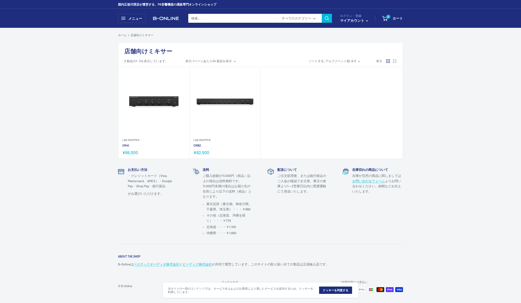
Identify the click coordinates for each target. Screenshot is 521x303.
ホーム (122, 35)
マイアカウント (352, 20)
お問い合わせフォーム (368, 181)
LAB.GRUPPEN (130, 140)
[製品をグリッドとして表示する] (388, 61)
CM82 (197, 145)
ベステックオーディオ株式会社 (156, 264)
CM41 (125, 145)
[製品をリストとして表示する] (395, 61)
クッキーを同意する (335, 290)
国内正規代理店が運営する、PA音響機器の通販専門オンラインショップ (167, 4)
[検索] (327, 18)
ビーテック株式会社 (197, 264)
